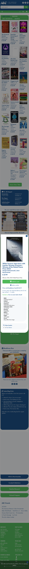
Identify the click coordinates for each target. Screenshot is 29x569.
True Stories (9, 327)
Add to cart (15, 282)
